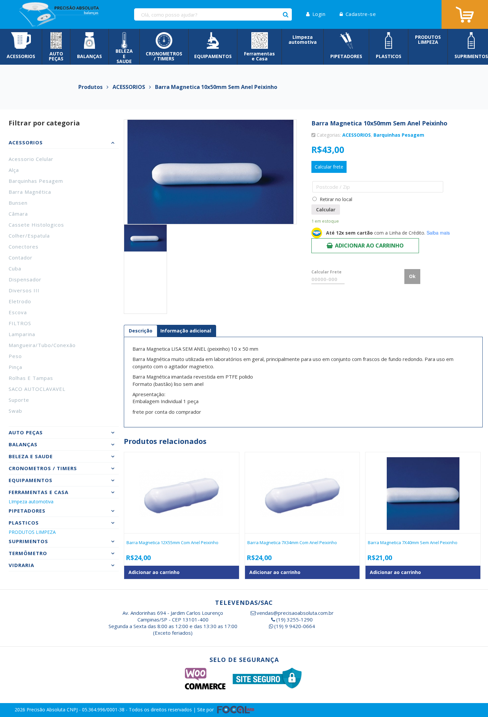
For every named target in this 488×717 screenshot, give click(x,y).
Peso (15, 356)
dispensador (25, 279)
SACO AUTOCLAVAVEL (37, 389)
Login (318, 14)
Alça (14, 170)
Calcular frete (329, 167)
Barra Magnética (30, 191)
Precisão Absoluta (47, 709)
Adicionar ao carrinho (369, 245)
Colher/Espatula (29, 235)
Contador (21, 257)
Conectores (24, 246)
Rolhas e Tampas (31, 378)
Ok (412, 276)
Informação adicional (185, 330)
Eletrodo (20, 301)
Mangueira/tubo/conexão (42, 345)
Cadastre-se (361, 14)
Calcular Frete (326, 272)
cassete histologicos (36, 224)
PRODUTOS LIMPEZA (32, 532)
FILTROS (20, 323)
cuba (15, 268)
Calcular (325, 209)
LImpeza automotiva (31, 501)
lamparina (22, 334)
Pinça (15, 367)
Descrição (140, 330)
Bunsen (18, 202)
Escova (18, 312)
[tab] (140, 331)
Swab (15, 410)
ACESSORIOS (356, 135)
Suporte (19, 399)
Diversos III (24, 290)
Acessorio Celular (31, 159)
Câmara (18, 213)
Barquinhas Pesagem (36, 181)
